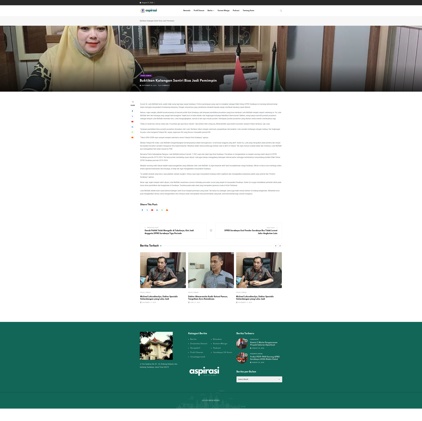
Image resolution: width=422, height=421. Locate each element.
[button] (276, 246)
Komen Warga (223, 11)
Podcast (236, 11)
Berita (210, 11)
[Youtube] (132, 121)
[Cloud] (132, 137)
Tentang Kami (248, 11)
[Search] (281, 10)
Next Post (271, 228)
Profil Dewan (199, 11)
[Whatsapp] (132, 132)
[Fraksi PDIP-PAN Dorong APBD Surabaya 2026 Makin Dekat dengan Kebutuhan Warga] (241, 357)
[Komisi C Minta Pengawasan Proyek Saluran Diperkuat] (241, 343)
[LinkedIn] (132, 127)
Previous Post (153, 227)
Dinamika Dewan (256, 354)
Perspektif (254, 339)
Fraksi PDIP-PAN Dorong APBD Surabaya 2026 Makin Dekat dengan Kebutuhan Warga (265, 359)
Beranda (186, 11)
